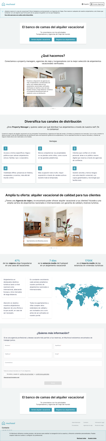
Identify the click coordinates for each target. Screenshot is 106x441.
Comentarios (8, 362)
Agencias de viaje (87, 425)
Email (57, 354)
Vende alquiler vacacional (40, 39)
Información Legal (99, 422)
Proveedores (75, 425)
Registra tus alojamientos (65, 39)
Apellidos (58, 345)
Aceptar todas (92, 438)
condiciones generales (42, 374)
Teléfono (8, 354)
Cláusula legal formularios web (11, 377)
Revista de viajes (99, 425)
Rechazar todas (81, 438)
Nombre (7, 345)
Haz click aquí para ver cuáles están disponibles (19, 15)
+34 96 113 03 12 (7, 430)
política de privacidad (27, 374)
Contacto (85, 422)
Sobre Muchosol (76, 422)
